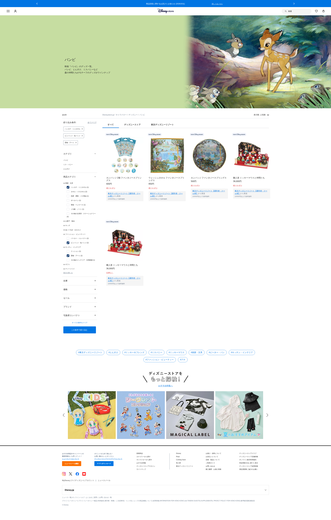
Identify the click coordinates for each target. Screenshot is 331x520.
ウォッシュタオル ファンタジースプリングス (166, 179)
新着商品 (140, 453)
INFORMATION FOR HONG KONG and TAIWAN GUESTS (180, 501)
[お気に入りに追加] (143, 134)
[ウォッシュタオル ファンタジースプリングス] (167, 155)
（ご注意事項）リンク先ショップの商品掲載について (133, 501)
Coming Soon (181, 460)
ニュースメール (104, 480)
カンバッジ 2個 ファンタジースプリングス (124, 179)
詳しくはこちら (217, 4)
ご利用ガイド (210, 463)
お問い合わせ (210, 466)
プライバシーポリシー (70, 501)
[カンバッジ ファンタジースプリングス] (209, 155)
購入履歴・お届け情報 (213, 469)
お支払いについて (212, 457)
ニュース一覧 (66, 497)
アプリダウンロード (104, 464)
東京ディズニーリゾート (184, 466)
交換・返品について (213, 460)
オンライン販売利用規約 (247, 460)
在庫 (79, 280)
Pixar (178, 457)
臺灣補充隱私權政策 (248, 501)
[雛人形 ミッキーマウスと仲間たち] (251, 155)
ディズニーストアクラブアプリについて (108, 459)
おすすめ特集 (141, 463)
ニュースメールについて (70, 459)
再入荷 (178, 463)
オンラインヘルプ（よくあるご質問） (85, 497)
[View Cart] (323, 11)
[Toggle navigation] (8, 11)
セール (79, 298)
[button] (37, 4)
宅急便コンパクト (79, 315)
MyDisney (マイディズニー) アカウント (78, 480)
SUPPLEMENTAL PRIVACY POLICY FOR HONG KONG (220, 501)
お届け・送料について (213, 453)
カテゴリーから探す (144, 457)
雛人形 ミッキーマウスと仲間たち (249, 178)
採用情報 (156, 501)
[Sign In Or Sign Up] (15, 11)
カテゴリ (79, 153)
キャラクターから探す (144, 460)
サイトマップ (141, 469)
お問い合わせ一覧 (105, 497)
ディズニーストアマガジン (146, 466)
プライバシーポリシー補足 (87, 501)
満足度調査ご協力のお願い (248, 469)
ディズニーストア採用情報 (248, 466)
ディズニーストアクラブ (247, 453)
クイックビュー (125, 204)
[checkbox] (78, 187)
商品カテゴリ (79, 176)
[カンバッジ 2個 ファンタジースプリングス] (124, 155)
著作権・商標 (109, 501)
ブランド (79, 306)
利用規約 (101, 501)
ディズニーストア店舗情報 (248, 457)
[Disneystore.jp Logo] (165, 11)
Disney (178, 453)
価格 (79, 289)
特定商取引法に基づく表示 (248, 463)
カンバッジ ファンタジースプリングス (209, 178)
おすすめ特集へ (165, 386)
